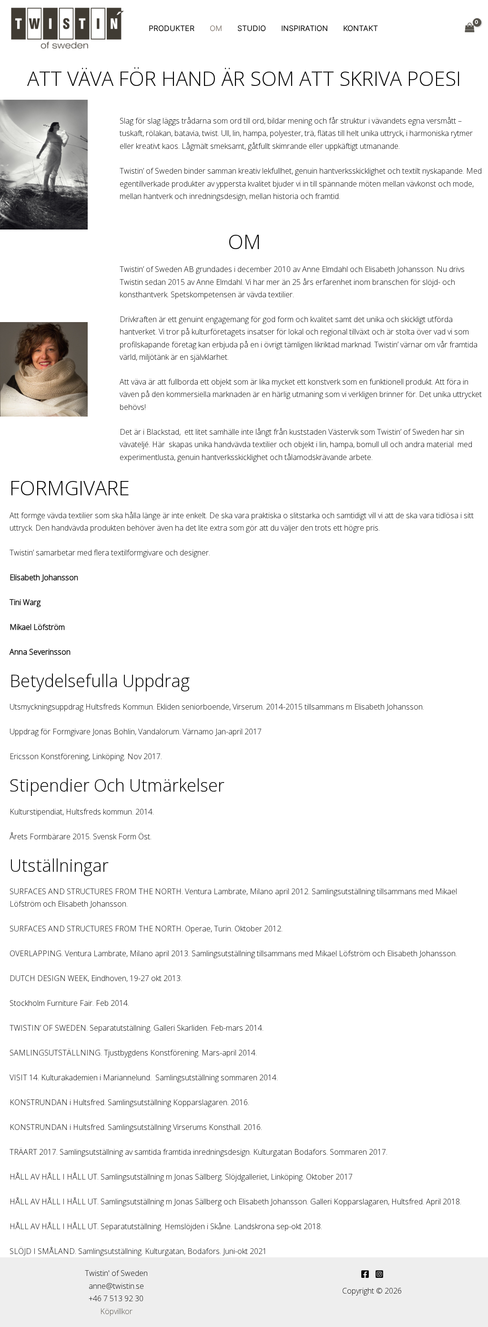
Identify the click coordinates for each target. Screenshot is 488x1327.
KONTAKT (360, 28)
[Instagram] (379, 1274)
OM (216, 28)
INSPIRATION (304, 28)
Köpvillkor (116, 1311)
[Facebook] (365, 1274)
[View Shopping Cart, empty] (469, 28)
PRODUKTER (171, 28)
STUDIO (251, 28)
